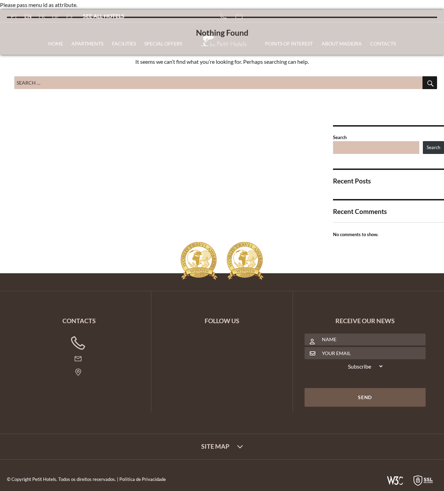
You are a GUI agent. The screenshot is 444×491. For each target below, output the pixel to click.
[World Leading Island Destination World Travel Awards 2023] (199, 261)
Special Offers (163, 43)
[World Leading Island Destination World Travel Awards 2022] (245, 261)
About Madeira (342, 43)
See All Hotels (104, 15)
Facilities (124, 43)
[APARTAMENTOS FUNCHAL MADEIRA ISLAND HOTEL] (224, 44)
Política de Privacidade (142, 479)
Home (55, 43)
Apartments (87, 43)
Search (340, 137)
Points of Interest (289, 43)
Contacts (383, 43)
